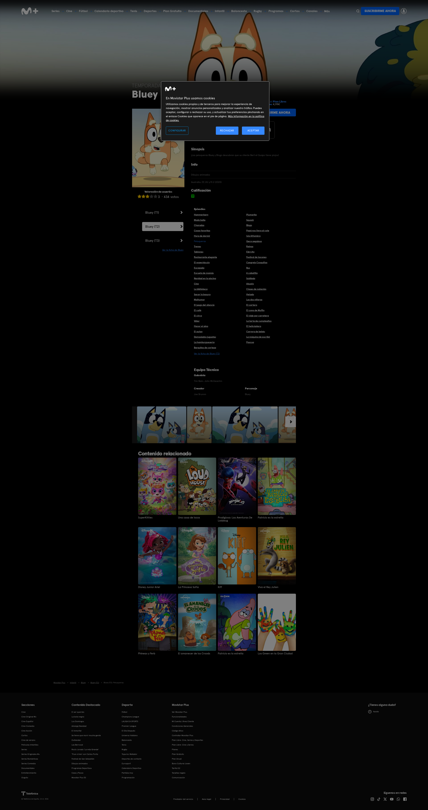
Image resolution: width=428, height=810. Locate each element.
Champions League (130, 717)
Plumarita (251, 214)
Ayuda (376, 711)
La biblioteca (200, 289)
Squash (250, 220)
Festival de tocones (256, 257)
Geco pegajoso (254, 241)
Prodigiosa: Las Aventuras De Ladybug (235, 519)
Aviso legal (206, 799)
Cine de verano (28, 740)
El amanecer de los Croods (194, 653)
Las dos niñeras (254, 299)
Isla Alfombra (253, 236)
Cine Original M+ (28, 717)
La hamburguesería (204, 342)
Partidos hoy (127, 773)
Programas (276, 11)
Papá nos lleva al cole (257, 230)
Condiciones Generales (182, 726)
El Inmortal (76, 731)
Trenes (197, 246)
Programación (128, 777)
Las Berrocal (77, 745)
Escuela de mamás (204, 273)
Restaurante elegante (205, 257)
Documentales (198, 11)
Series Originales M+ (30, 754)
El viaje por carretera (257, 315)
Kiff (220, 587)
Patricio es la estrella (270, 517)
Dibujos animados (80, 763)
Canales (311, 11)
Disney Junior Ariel (149, 587)
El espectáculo (202, 262)
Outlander (76, 740)
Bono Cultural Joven (181, 763)
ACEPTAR (253, 130)
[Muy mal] (139, 196)
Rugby (258, 11)
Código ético (177, 731)
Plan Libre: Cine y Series (183, 745)
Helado (250, 294)
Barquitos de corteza (205, 347)
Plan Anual (177, 759)
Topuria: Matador (129, 754)
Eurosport (126, 763)
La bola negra (78, 717)
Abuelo (250, 283)
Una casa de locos (189, 517)
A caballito (252, 273)
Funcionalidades (179, 717)
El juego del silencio (204, 305)
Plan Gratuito (172, 11)
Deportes (150, 11)
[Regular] (147, 196)
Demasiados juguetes (205, 337)
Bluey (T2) (152, 227)
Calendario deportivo (109, 11)
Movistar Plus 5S (79, 777)
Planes (175, 749)
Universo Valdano (130, 735)
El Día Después (128, 731)
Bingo (249, 225)
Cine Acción (26, 731)
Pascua (250, 342)
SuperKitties (145, 517)
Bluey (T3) (152, 241)
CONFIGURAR (177, 130)
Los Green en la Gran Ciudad (275, 653)
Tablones (198, 251)
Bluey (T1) (152, 212)
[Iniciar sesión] (404, 11)
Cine (69, 11)
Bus (248, 267)
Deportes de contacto (131, 759)
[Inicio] (29, 11)
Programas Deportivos (82, 768)
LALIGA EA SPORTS (130, 721)
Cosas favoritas (202, 230)
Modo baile (199, 220)
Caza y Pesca (77, 773)
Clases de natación (256, 289)
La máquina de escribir (258, 337)
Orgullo (24, 777)
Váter (197, 321)
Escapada (199, 267)
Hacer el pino (201, 326)
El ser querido (78, 712)
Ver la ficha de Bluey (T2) (207, 353)
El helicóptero (253, 326)
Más (327, 11)
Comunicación (178, 777)
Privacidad (225, 799)
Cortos (295, 11)
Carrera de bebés (255, 331)
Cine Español (27, 721)
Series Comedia (28, 763)
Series (55, 11)
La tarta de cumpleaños (259, 321)
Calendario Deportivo (131, 768)
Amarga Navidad (79, 726)
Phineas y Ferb (146, 653)
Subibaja (250, 278)
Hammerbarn (201, 214)
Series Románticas (29, 759)
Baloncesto (239, 11)
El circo (198, 315)
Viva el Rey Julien (268, 587)
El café (197, 310)
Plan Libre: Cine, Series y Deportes (187, 740)
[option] (162, 424)
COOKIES (242, 799)
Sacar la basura (202, 294)
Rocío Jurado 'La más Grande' (85, 749)
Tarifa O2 (176, 768)
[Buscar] (357, 11)
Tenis (133, 11)
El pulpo (198, 331)
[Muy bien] (155, 196)
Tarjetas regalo (178, 773)
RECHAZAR (227, 130)
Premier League (129, 726)
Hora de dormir (202, 236)
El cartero (251, 305)
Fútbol (83, 11)
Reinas (249, 246)
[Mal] (143, 196)
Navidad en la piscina (205, 278)
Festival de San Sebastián (83, 759)
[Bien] (151, 196)
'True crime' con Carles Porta (85, 754)
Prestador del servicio (183, 799)
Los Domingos (78, 721)
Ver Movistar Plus (179, 712)
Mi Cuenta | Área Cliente (183, 721)
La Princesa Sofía (188, 587)
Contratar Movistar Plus (182, 735)
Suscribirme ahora (380, 11)
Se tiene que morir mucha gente (86, 735)
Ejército (250, 251)
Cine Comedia (27, 726)
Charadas (199, 225)
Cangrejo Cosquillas (256, 262)
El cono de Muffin (255, 310)
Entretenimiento (28, 773)
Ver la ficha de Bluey (172, 250)
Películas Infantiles (29, 745)
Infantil (220, 11)
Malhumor (199, 299)
